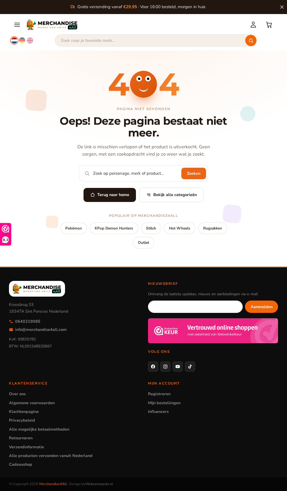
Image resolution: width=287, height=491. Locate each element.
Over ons (17, 394)
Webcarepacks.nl (99, 484)
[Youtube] (178, 367)
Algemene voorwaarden (32, 403)
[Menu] (17, 25)
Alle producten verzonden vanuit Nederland (50, 455)
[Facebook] (153, 367)
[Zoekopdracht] (250, 40)
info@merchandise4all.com (41, 329)
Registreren (159, 394)
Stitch (151, 228)
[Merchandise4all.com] (134, 24)
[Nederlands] (14, 40)
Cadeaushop (20, 464)
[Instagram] (165, 367)
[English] (30, 40)
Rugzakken (212, 228)
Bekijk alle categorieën (175, 194)
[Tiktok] (190, 367)
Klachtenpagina (24, 411)
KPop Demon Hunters (114, 228)
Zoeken (193, 173)
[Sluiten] (282, 7)
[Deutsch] (22, 40)
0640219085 (27, 321)
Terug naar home (113, 194)
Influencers (158, 411)
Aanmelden (261, 307)
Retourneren (21, 438)
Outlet (143, 242)
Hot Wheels (179, 228)
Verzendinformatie (26, 447)
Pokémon (73, 228)
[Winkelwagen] (269, 24)
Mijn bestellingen (164, 403)
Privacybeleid (22, 420)
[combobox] (156, 40)
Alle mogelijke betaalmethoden (39, 429)
